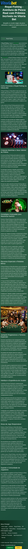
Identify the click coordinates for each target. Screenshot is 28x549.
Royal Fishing (17, 526)
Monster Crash (4, 528)
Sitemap (3, 537)
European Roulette (21, 528)
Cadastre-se (10, 547)
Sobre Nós (3, 533)
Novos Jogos (4, 526)
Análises (11, 526)
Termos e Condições (12, 533)
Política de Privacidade (6, 535)
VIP (23, 526)
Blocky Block (12, 528)
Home (3, 38)
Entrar (18, 547)
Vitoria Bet (16, 43)
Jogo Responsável (17, 535)
